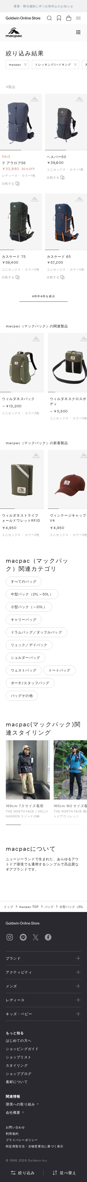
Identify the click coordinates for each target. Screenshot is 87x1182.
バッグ (49, 907)
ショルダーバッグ (25, 657)
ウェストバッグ (23, 670)
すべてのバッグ (23, 581)
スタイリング (17, 1065)
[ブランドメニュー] (78, 32)
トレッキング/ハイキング (53, 64)
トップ (8, 907)
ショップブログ (18, 1073)
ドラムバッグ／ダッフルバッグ (36, 632)
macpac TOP (29, 907)
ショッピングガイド (22, 1048)
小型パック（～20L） (29, 606)
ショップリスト (18, 1057)
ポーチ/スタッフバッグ (30, 683)
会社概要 (13, 1112)
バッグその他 (22, 695)
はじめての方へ (18, 1040)
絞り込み (26, 1172)
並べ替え (68, 1172)
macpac (15, 64)
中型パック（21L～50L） (32, 594)
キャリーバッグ (23, 619)
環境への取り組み (20, 1104)
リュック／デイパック (29, 644)
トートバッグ (60, 670)
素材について (17, 1081)
